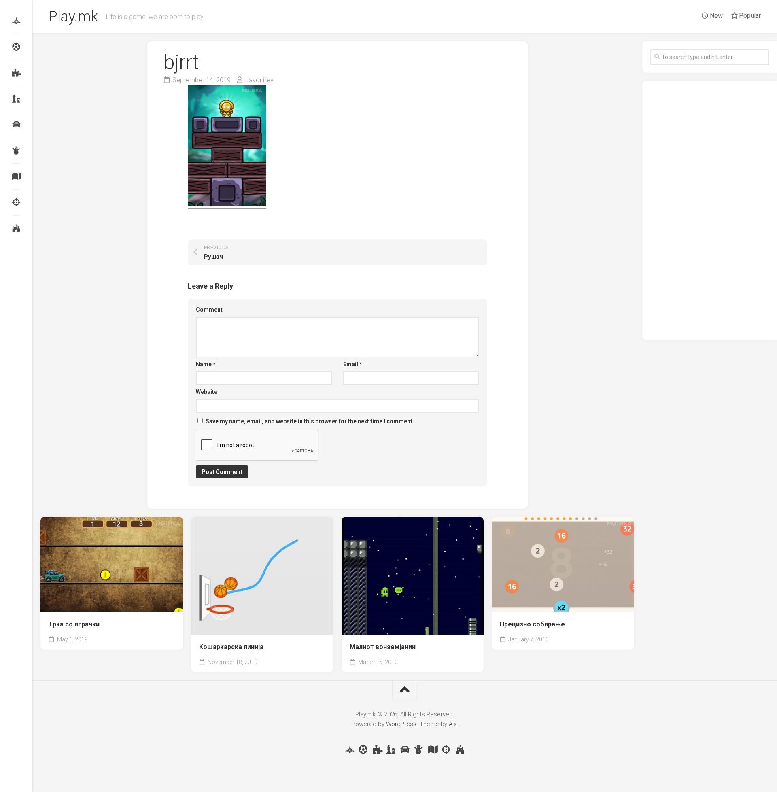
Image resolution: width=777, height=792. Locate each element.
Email (352, 364)
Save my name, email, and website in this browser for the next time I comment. (310, 421)
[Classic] (16, 98)
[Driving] (16, 124)
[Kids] (16, 150)
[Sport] (16, 47)
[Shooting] (16, 202)
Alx (452, 724)
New (715, 15)
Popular (749, 15)
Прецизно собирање (532, 624)
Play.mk (73, 16)
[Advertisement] (709, 210)
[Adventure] (16, 176)
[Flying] (16, 21)
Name (206, 364)
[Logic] (16, 73)
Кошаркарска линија (231, 647)
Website (206, 392)
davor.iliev (259, 80)
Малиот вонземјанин (383, 647)
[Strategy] (16, 228)
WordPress (401, 724)
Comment (209, 309)
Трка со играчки (74, 624)
